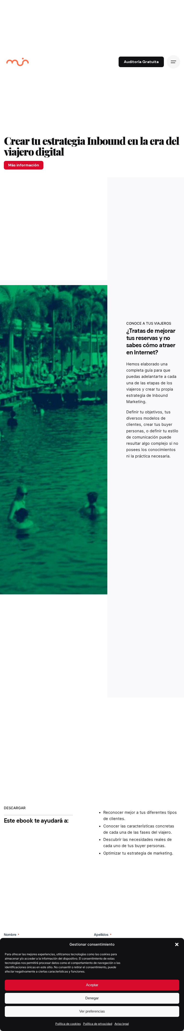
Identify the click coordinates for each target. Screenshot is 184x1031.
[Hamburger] (173, 62)
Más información (23, 165)
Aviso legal (122, 1023)
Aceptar (92, 985)
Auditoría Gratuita (141, 61)
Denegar (92, 998)
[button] (176, 944)
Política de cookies (68, 1023)
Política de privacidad (97, 1023)
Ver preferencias (92, 1011)
